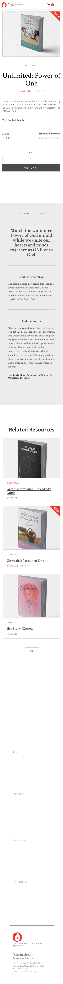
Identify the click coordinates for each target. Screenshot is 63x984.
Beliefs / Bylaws (21, 773)
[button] (51, 5)
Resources (20, 882)
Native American (21, 814)
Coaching (18, 861)
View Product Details (13, 119)
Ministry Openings (23, 783)
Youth (16, 856)
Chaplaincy (18, 866)
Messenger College (23, 888)
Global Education (22, 829)
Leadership (19, 768)
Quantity (31, 152)
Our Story (18, 758)
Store (16, 706)
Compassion (19, 819)
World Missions (21, 809)
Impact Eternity (21, 805)
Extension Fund (21, 912)
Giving (17, 733)
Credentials (19, 778)
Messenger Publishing (25, 897)
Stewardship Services (24, 907)
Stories (17, 720)
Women (17, 846)
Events (17, 713)
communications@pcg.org (25, 971)
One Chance (19, 800)
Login (16, 740)
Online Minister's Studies (26, 902)
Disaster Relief (21, 824)
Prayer (17, 726)
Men (15, 851)
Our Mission (19, 763)
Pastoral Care (20, 870)
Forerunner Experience (25, 893)
